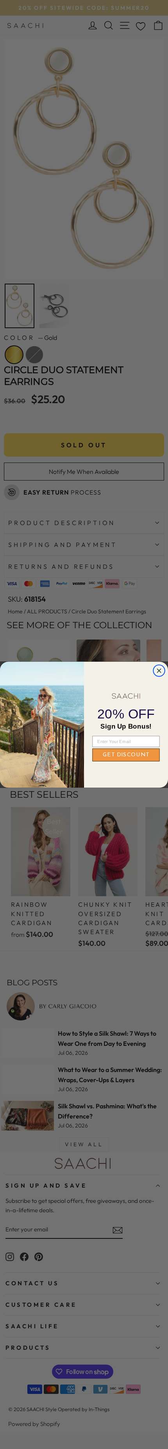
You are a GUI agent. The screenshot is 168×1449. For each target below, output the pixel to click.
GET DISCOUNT (126, 755)
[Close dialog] (159, 670)
